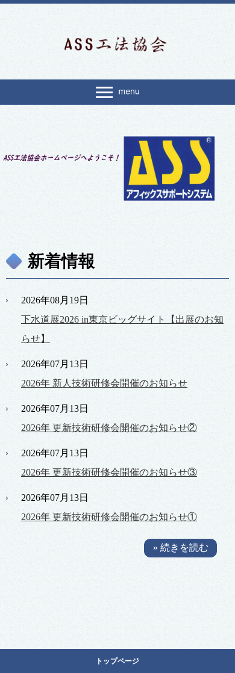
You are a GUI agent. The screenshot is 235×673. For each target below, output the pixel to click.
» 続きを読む (180, 547)
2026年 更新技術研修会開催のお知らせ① (109, 517)
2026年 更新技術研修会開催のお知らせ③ (109, 472)
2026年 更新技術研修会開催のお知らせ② (109, 428)
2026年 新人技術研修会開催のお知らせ (104, 383)
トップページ (117, 661)
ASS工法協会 (117, 43)
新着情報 (61, 261)
